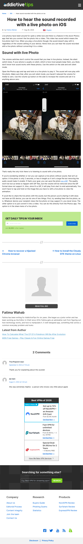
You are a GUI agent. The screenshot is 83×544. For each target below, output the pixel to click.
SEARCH (57, 480)
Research (38, 497)
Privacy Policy (48, 541)
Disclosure (33, 541)
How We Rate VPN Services (40, 458)
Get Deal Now (48, 420)
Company (12, 497)
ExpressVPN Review (68, 510)
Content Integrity (14, 510)
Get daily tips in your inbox (24, 218)
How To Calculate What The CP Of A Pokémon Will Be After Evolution (34, 334)
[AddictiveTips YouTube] (57, 530)
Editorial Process (14, 507)
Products (64, 497)
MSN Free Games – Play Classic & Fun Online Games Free (28, 338)
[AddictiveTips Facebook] (45, 530)
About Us (10, 503)
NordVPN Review (67, 503)
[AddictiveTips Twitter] (51, 530)
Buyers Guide (39, 503)
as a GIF (64, 181)
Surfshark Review (67, 507)
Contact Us (11, 518)
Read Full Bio (41, 306)
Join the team (12, 514)
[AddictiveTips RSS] (64, 530)
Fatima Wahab (12, 30)
